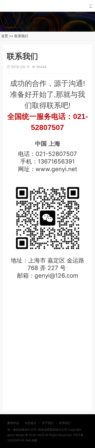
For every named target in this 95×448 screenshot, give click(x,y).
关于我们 (48, 423)
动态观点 (30, 423)
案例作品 (13, 423)
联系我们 (21, 36)
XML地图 (31, 440)
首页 (4, 36)
